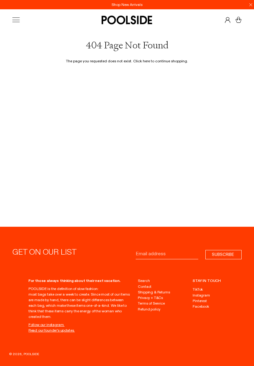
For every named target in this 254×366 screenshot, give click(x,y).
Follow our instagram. (46, 325)
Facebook (201, 306)
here (146, 61)
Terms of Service (151, 303)
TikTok (198, 289)
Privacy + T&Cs (150, 298)
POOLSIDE (31, 354)
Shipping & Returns (154, 292)
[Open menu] (21, 20)
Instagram (201, 295)
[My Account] (228, 20)
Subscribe (223, 254)
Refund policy (149, 309)
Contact (144, 286)
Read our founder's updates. (51, 330)
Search (144, 281)
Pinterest (200, 301)
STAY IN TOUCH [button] (207, 281)
